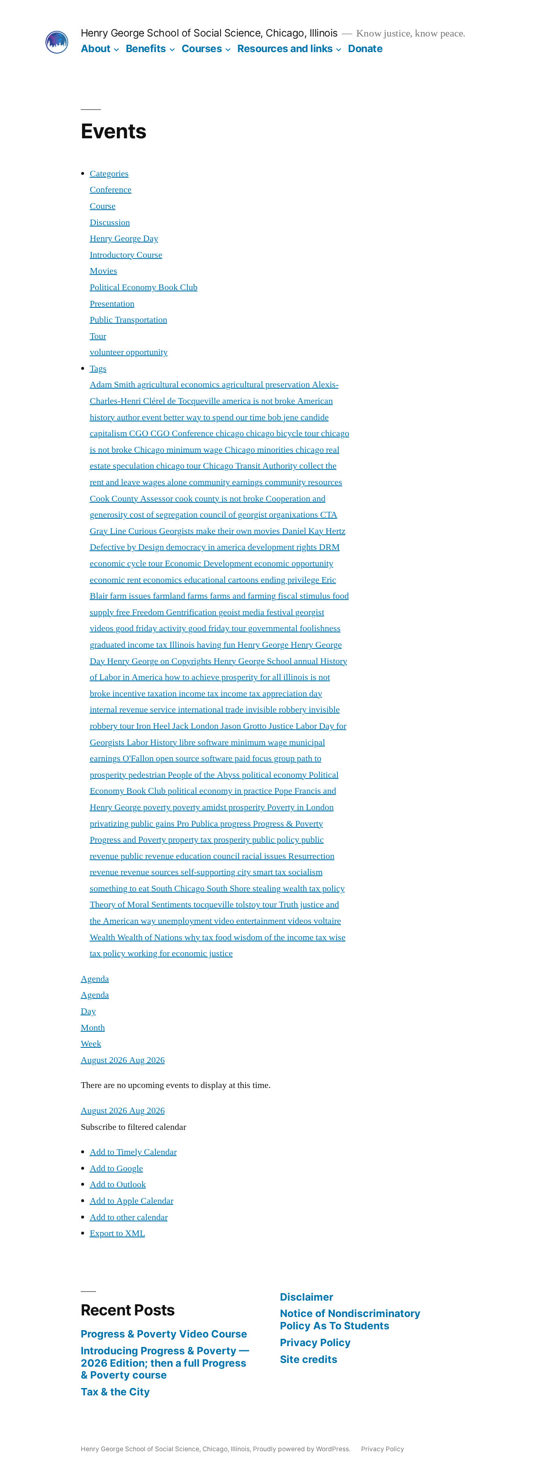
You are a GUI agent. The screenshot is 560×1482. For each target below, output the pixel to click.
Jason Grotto (245, 726)
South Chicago (179, 888)
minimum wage (260, 742)
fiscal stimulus (305, 596)
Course (103, 206)
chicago (231, 433)
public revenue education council (181, 856)
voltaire (327, 921)
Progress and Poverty (129, 839)
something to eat (120, 888)
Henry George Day (124, 238)
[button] (133, 1127)
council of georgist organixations (260, 514)
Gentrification (192, 612)
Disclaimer (306, 1297)
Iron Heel (154, 726)
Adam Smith (113, 384)
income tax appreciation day (271, 693)
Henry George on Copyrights (160, 661)
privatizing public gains (133, 823)
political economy (275, 775)
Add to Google (116, 1168)
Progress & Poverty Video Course (164, 1334)
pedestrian (148, 775)
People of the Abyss (205, 775)
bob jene (284, 417)
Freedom (149, 612)
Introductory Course (126, 255)
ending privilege (291, 580)
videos (301, 921)
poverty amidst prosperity (220, 807)
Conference (111, 189)
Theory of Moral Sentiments (141, 904)
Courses (202, 48)
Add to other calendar (129, 1217)
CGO (139, 433)
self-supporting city (217, 872)
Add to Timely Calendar (133, 1152)
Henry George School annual (267, 661)
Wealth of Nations (150, 937)
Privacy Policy (315, 1342)
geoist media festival (257, 612)
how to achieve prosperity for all (224, 677)
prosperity (233, 839)
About (96, 48)
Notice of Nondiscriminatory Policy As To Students (350, 1319)
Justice (282, 726)
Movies (103, 271)
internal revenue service (134, 709)
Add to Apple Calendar (131, 1201)
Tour (98, 336)
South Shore (230, 888)
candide (314, 417)
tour (270, 904)
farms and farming (244, 596)
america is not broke (259, 401)
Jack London (196, 726)
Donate (365, 48)
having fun (217, 645)
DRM (329, 547)
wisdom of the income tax (281, 937)
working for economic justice (180, 953)
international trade (212, 709)
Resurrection (311, 856)
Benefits (146, 48)
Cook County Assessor (132, 498)
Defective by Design (128, 547)
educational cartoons (222, 580)
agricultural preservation (267, 384)
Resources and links (285, 48)
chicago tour (179, 466)
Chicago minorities (260, 450)
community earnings (227, 482)
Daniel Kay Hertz (314, 531)
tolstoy (249, 904)
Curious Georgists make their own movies (205, 531)
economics (163, 580)
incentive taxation (145, 693)
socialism (305, 872)
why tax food (209, 937)
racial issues (265, 856)
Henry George (264, 645)
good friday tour (218, 628)
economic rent (116, 580)
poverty (158, 807)
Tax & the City (115, 1392)
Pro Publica (198, 823)
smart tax (270, 872)
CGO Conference (183, 433)
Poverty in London (300, 807)
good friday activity (152, 628)
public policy (276, 839)
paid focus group (265, 758)
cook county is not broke (220, 498)
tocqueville (214, 904)
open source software (195, 758)
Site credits (308, 1359)
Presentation (112, 303)
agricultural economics (179, 384)
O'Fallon (139, 758)
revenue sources (151, 872)
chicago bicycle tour (283, 433)
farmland (170, 596)
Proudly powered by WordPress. (302, 1449)
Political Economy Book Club (144, 287)
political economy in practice (221, 791)
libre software (205, 742)
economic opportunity (293, 563)
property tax (191, 839)
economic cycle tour (127, 563)
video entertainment (251, 921)
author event (140, 417)
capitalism (109, 433)
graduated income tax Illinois (143, 645)
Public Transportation (128, 319)
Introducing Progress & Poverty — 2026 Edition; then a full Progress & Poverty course (165, 1363)
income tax (200, 693)
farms (198, 596)
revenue (105, 872)
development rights (283, 547)
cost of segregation (165, 514)
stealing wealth (281, 888)
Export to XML (117, 1233)
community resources (303, 482)
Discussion (110, 222)
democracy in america (207, 547)
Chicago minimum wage (179, 450)
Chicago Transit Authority (251, 466)
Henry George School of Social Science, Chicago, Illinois (209, 33)
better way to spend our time (216, 417)
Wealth (103, 937)
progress (236, 823)
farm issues (131, 596)
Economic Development (209, 563)
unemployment (186, 921)
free (124, 612)
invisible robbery (277, 709)
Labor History (153, 742)
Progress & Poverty (288, 823)
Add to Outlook (118, 1184)
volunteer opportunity (129, 352)
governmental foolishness (294, 628)
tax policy (327, 888)
